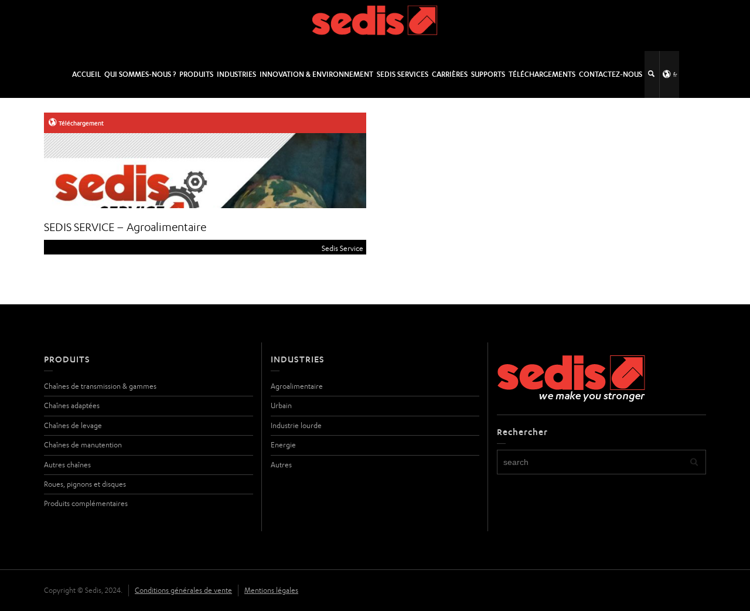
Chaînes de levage (73, 425)
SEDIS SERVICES (402, 74)
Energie (283, 444)
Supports (488, 74)
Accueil (86, 74)
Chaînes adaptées (72, 405)
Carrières (450, 74)
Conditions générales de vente (183, 590)
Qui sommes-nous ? (140, 74)
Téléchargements (542, 74)
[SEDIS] (375, 25)
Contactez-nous (610, 74)
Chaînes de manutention (83, 444)
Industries (236, 74)
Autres (281, 464)
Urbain (281, 405)
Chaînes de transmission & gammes (100, 386)
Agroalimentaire (297, 386)
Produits (196, 74)
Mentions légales (271, 590)
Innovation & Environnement (316, 74)
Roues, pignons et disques (85, 484)
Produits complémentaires (86, 503)
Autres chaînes (67, 464)
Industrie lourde (296, 425)
